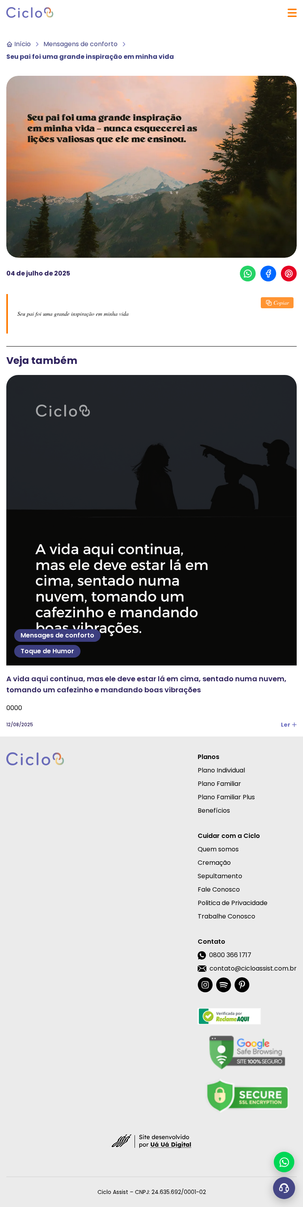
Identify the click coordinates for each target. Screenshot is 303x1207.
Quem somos (218, 849)
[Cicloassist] (30, 12)
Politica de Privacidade (232, 902)
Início (22, 44)
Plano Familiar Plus (226, 797)
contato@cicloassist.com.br (253, 968)
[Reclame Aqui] (247, 1016)
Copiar (281, 302)
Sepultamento (220, 876)
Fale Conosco (219, 889)
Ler (285, 725)
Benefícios (214, 810)
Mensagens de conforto (80, 44)
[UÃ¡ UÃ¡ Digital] (151, 1140)
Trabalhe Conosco (226, 916)
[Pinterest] (241, 984)
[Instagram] (205, 984)
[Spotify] (223, 984)
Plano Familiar (219, 783)
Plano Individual (221, 770)
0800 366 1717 (230, 955)
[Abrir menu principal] (292, 13)
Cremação (214, 862)
